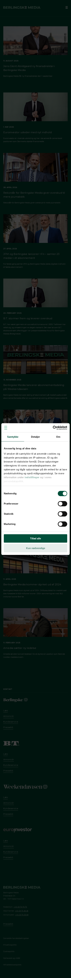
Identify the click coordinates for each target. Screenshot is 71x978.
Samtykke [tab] (12, 436)
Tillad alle (35, 538)
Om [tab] (58, 436)
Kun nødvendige (35, 548)
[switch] (62, 503)
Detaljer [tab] (35, 436)
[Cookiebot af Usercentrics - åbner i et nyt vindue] (52, 428)
